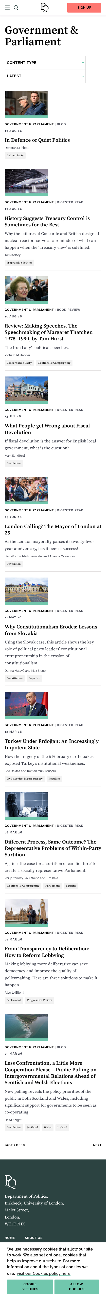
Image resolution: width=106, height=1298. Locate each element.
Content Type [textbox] (21, 63)
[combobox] (45, 62)
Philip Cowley (14, 878)
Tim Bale (52, 878)
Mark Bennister (32, 556)
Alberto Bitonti (14, 992)
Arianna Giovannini (62, 556)
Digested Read (70, 202)
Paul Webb (31, 878)
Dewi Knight (13, 1120)
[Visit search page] (16, 8)
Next (97, 1145)
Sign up (84, 7)
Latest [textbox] (14, 76)
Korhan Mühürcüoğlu (41, 771)
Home (10, 1238)
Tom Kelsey (13, 255)
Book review (69, 310)
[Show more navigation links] (7, 8)
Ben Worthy (13, 556)
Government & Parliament (29, 124)
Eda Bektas (12, 771)
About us (33, 1238)
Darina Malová (14, 670)
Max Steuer (39, 670)
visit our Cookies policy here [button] (44, 1273)
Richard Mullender (17, 355)
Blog (61, 124)
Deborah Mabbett (17, 148)
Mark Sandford (15, 455)
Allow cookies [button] (77, 1286)
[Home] (45, 8)
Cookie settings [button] (30, 1286)
